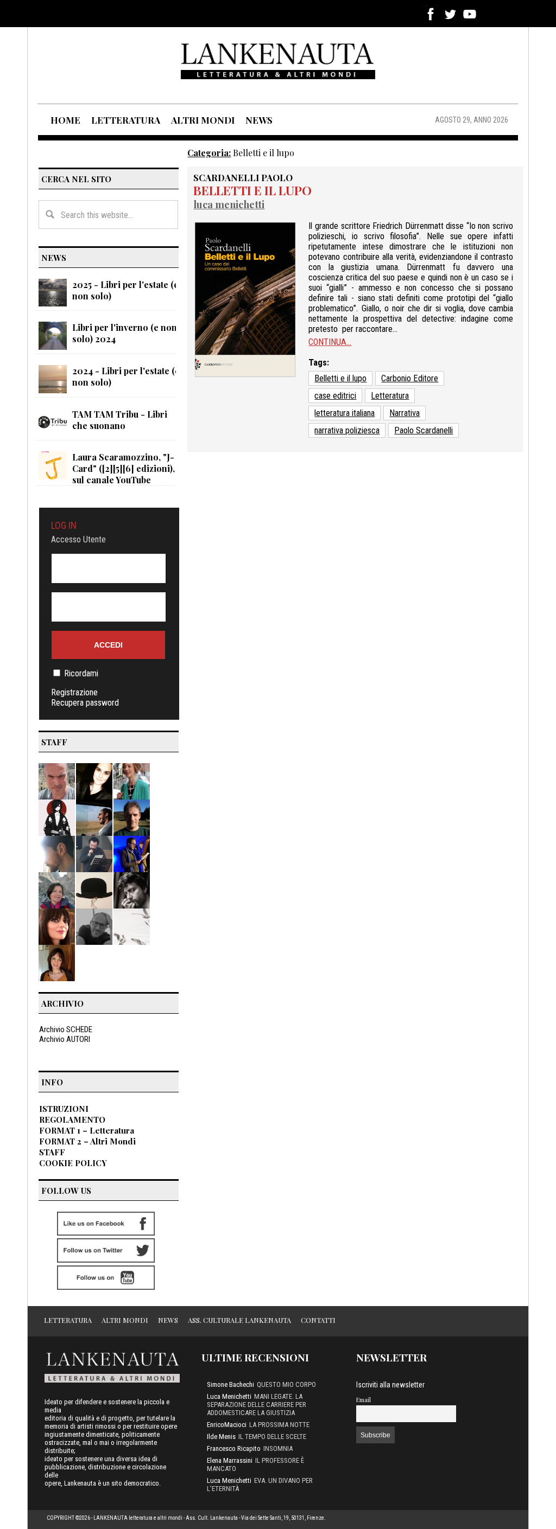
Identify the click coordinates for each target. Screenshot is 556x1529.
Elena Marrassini (229, 1460)
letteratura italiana (344, 413)
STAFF (52, 1152)
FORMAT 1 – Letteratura (86, 1130)
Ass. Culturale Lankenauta (239, 1320)
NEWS (259, 120)
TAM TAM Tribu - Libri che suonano (119, 419)
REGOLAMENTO (72, 1119)
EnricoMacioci (227, 1425)
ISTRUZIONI (64, 1108)
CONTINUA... (329, 342)
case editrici (335, 396)
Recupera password (85, 703)
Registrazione (74, 692)
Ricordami (81, 673)
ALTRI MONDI (203, 120)
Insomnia (278, 1448)
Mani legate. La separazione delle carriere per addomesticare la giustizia (256, 1404)
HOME (65, 120)
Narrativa (404, 413)
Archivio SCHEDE (65, 1029)
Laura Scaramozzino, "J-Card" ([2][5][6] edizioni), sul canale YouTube (123, 468)
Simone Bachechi (230, 1384)
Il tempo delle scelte (272, 1436)
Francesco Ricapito (234, 1448)
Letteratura (390, 396)
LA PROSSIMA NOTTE (279, 1425)
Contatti (318, 1320)
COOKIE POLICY (73, 1162)
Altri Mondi (125, 1320)
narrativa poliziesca (347, 430)
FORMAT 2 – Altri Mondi (87, 1141)
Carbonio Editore (409, 378)
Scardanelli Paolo (243, 177)
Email (363, 1400)
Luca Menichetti (228, 204)
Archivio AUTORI (64, 1039)
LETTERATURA (125, 120)
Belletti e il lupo (252, 190)
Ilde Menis (221, 1436)
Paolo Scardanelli (423, 430)
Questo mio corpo (286, 1384)
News (168, 1320)
